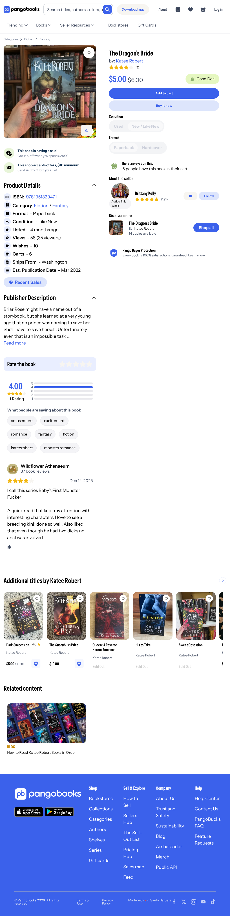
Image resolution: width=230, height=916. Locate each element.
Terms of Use (83, 901)
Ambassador (169, 846)
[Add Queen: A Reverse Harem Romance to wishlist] (123, 598)
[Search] (107, 9)
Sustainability (170, 826)
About (163, 9)
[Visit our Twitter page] (183, 902)
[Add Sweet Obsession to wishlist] (209, 598)
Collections (101, 809)
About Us (165, 798)
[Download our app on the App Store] (28, 812)
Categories (11, 39)
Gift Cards (147, 25)
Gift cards (99, 860)
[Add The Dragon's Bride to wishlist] (89, 52)
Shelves (97, 840)
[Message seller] (190, 196)
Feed (128, 877)
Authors (97, 829)
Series (95, 850)
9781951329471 (41, 197)
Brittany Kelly (145, 193)
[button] (50, 186)
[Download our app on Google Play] (59, 811)
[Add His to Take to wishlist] (166, 598)
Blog (160, 836)
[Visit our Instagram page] (193, 902)
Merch (162, 857)
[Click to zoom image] (50, 91)
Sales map (133, 866)
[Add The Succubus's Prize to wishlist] (80, 598)
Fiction (28, 39)
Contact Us (206, 809)
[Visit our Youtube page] (203, 902)
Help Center (207, 798)
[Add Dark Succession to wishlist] (36, 598)
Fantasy (45, 39)
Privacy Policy (107, 901)
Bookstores (118, 25)
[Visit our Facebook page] (174, 902)
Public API (166, 867)
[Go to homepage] (22, 9)
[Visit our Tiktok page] (213, 902)
